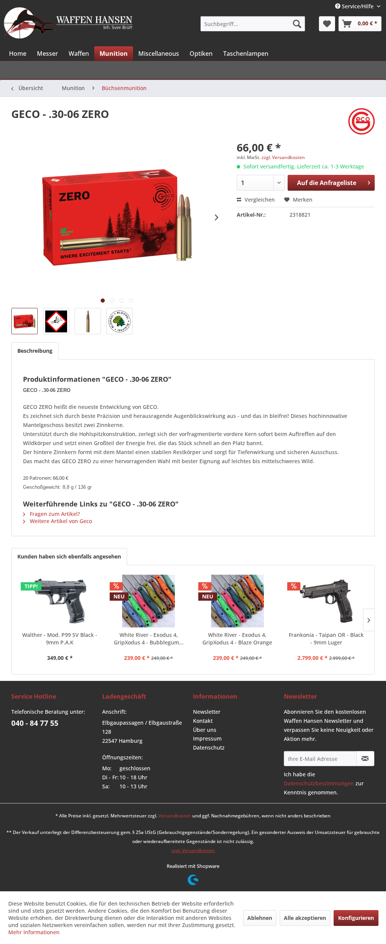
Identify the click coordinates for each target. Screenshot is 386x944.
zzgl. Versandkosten (283, 157)
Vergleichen (259, 199)
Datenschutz (209, 747)
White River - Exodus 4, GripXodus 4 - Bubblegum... (149, 638)
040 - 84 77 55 (34, 723)
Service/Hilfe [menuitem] (357, 6)
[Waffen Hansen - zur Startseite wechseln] (68, 23)
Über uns (204, 729)
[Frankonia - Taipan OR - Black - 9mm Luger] (326, 601)
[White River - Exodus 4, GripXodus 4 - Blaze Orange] (237, 601)
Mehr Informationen (34, 932)
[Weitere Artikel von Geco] (361, 121)
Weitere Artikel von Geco (60, 521)
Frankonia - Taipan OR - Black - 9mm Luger (326, 638)
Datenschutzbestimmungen (319, 783)
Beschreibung (34, 350)
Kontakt (203, 720)
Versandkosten (174, 815)
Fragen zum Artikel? (54, 513)
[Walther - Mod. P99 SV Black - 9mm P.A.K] (60, 601)
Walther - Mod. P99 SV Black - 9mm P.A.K (59, 638)
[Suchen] (297, 23)
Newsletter (207, 711)
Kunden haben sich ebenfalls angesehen (69, 556)
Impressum (207, 738)
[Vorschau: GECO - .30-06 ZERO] (24, 321)
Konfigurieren (356, 917)
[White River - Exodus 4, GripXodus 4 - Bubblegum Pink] (149, 601)
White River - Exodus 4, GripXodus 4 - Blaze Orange (237, 638)
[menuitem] (253, 23)
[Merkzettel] (327, 23)
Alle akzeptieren (305, 917)
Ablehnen (259, 917)
